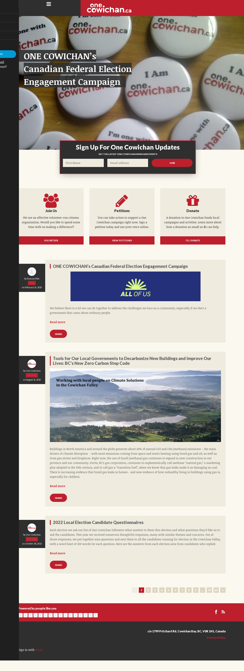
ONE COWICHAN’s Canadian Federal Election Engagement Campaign (78, 68)
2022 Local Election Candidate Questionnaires (98, 522)
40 (216, 590)
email (39, 650)
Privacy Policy (216, 637)
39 (209, 590)
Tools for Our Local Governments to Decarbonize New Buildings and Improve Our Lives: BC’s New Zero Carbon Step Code (132, 361)
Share (58, 334)
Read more (57, 322)
